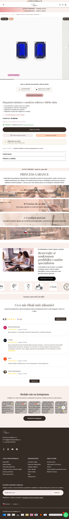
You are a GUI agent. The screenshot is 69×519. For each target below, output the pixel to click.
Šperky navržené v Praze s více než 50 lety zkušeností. (34, 235)
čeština (15, 504)
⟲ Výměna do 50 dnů (34, 204)
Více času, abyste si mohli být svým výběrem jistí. (34, 207)
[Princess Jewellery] (34, 4)
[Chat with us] (65, 514)
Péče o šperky (32, 469)
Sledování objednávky (34, 464)
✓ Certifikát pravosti (34, 218)
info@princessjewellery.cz (12, 440)
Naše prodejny (7, 464)
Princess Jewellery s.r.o (13, 511)
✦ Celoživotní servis (34, 190)
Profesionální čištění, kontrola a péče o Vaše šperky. (34, 193)
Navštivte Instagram (34, 418)
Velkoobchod (32, 477)
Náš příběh (6, 462)
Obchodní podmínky (9, 467)
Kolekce (12, 14)
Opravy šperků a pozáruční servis (56, 469)
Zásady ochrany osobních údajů (12, 469)
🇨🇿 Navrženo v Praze (34, 232)
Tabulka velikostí (33, 467)
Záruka (49, 467)
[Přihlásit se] (63, 4)
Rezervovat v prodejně (51, 135)
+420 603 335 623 (9, 442)
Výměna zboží (51, 462)
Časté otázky (32, 472)
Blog (29, 474)
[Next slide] (66, 48)
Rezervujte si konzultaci (34, 95)
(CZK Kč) (7, 504)
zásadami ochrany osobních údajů (33, 498)
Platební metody (52, 472)
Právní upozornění (8, 474)
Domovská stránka (5, 14)
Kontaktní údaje (32, 462)
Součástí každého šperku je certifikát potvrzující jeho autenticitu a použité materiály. (34, 221)
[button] (3, 4)
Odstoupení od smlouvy (54, 464)
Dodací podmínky (8, 472)
